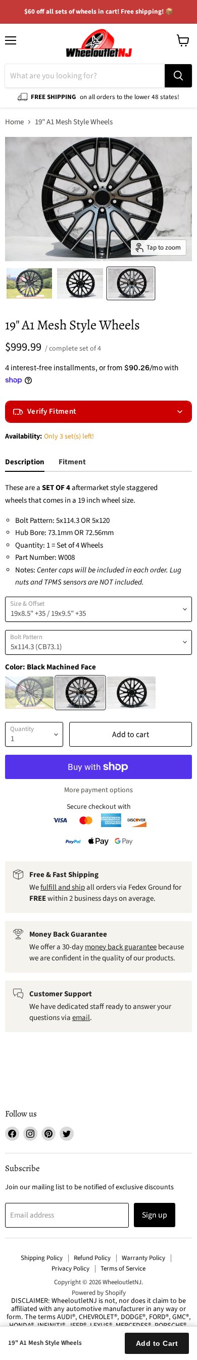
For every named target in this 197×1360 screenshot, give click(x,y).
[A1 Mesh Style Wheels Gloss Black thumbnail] (80, 283)
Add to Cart (157, 1343)
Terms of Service (123, 1268)
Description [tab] (24, 462)
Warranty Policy (143, 1257)
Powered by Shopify (99, 1292)
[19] (131, 283)
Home (14, 122)
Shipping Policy (42, 1257)
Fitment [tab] (72, 462)
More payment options (98, 790)
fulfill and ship (62, 887)
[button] (98, 412)
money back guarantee (121, 947)
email (81, 1017)
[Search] (178, 75)
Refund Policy (92, 1257)
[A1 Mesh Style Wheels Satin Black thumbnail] (29, 283)
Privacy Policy (70, 1268)
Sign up (154, 1215)
